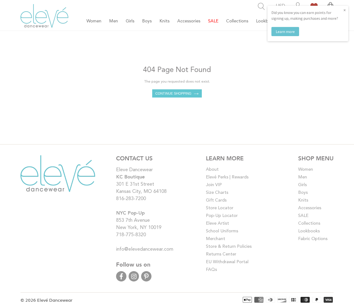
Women (305, 169)
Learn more (285, 31)
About (212, 169)
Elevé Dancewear (54, 300)
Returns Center (221, 254)
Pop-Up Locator (222, 216)
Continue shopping (173, 93)
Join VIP (214, 185)
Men (302, 177)
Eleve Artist (217, 223)
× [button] (344, 10)
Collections (309, 223)
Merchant (215, 239)
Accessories (309, 208)
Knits (303, 200)
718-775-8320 (131, 235)
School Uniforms (222, 231)
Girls (302, 185)
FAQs (211, 270)
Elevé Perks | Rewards (227, 177)
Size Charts (217, 192)
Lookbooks (309, 231)
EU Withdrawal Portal (227, 262)
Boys (303, 192)
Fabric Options (313, 239)
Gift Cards (216, 200)
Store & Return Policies (229, 246)
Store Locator (219, 208)
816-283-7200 (131, 198)
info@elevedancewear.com (144, 249)
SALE (303, 216)
